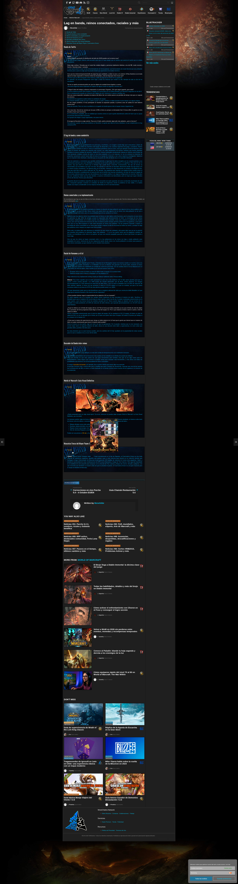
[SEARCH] (139, 2)
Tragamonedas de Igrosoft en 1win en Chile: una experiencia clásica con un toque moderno (80, 763)
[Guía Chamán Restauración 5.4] (236, 442)
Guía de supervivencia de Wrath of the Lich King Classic (80, 728)
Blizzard (109, 722)
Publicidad (121, 822)
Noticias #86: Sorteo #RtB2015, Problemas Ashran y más (120, 550)
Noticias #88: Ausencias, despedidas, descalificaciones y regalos (120, 538)
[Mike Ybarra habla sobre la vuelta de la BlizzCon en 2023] (125, 748)
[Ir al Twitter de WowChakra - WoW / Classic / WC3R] (70, 2)
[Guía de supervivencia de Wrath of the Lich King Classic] (83, 714)
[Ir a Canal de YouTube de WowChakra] (78, 2)
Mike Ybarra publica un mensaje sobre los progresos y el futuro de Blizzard (162, 121)
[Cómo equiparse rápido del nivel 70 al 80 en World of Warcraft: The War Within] (78, 680)
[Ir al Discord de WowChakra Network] (81, 2)
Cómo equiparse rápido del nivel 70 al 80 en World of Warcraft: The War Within (114, 673)
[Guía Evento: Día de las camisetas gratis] (150, 113)
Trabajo (132, 813)
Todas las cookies (201, 879)
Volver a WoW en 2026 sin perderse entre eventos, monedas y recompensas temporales (115, 630)
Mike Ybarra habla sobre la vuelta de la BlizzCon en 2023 (121, 762)
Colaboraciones (124, 813)
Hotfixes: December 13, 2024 (157, 26)
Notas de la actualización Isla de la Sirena (160, 47)
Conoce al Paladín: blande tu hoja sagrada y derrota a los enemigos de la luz (114, 652)
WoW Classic (69, 722)
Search (168, 3)
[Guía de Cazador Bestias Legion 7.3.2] (150, 107)
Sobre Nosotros (106, 813)
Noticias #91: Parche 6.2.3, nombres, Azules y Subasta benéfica (77, 526)
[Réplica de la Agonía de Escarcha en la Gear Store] (125, 714)
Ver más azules (152, 62)
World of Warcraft (71, 521)
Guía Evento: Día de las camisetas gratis (162, 113)
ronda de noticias (72, 483)
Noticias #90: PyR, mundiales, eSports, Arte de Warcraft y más (120, 525)
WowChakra (69, 756)
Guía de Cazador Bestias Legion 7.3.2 (162, 106)
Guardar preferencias (224, 879)
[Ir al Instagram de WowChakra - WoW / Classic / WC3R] (89, 2)
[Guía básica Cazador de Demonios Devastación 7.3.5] (125, 784)
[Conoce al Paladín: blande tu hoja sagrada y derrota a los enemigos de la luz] (78, 659)
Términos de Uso (121, 830)
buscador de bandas (80, 364)
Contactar (115, 813)
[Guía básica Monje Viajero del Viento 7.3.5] (83, 784)
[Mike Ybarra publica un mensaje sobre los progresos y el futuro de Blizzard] (150, 120)
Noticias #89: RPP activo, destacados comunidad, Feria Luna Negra (80, 538)
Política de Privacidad (108, 830)
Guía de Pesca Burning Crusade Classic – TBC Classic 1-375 (161, 130)
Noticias (67, 724)
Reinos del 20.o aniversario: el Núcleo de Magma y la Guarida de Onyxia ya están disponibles (158, 55)
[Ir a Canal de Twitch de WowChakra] (74, 2)
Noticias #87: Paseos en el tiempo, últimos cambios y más (80, 550)
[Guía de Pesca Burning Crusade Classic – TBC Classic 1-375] (150, 129)
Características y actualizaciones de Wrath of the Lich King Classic (162, 99)
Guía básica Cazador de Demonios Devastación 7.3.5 (121, 799)
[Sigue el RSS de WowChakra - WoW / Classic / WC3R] (85, 2)
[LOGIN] (172, 2)
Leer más (228, 864)
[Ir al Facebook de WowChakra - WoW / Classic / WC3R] (67, 2)
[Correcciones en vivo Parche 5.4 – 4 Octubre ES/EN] (2, 442)
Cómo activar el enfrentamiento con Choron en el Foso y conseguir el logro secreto (116, 609)
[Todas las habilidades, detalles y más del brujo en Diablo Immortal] (78, 594)
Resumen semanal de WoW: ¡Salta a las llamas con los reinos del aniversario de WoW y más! (160, 33)
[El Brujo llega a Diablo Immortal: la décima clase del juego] (78, 573)
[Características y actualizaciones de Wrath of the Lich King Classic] (150, 98)
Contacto (171, 839)
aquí (76, 201)
